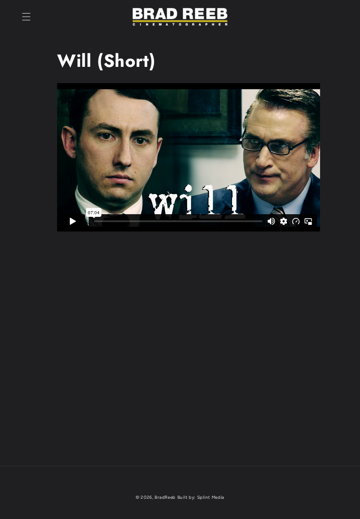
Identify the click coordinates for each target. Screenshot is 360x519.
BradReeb (165, 497)
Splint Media (210, 497)
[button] (26, 16)
